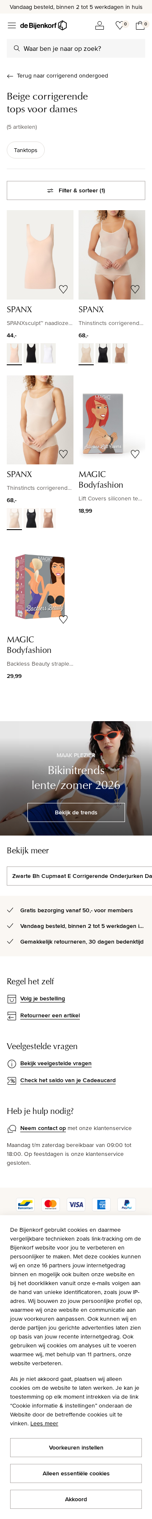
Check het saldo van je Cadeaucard (68, 1080)
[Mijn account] (100, 25)
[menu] (11, 25)
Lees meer (44, 1423)
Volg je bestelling (42, 998)
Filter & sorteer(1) (82, 190)
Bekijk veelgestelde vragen (56, 1063)
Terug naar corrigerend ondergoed (62, 75)
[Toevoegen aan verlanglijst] (63, 289)
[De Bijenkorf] (43, 25)
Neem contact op (43, 1128)
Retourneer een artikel (50, 1015)
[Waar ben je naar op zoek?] (17, 48)
